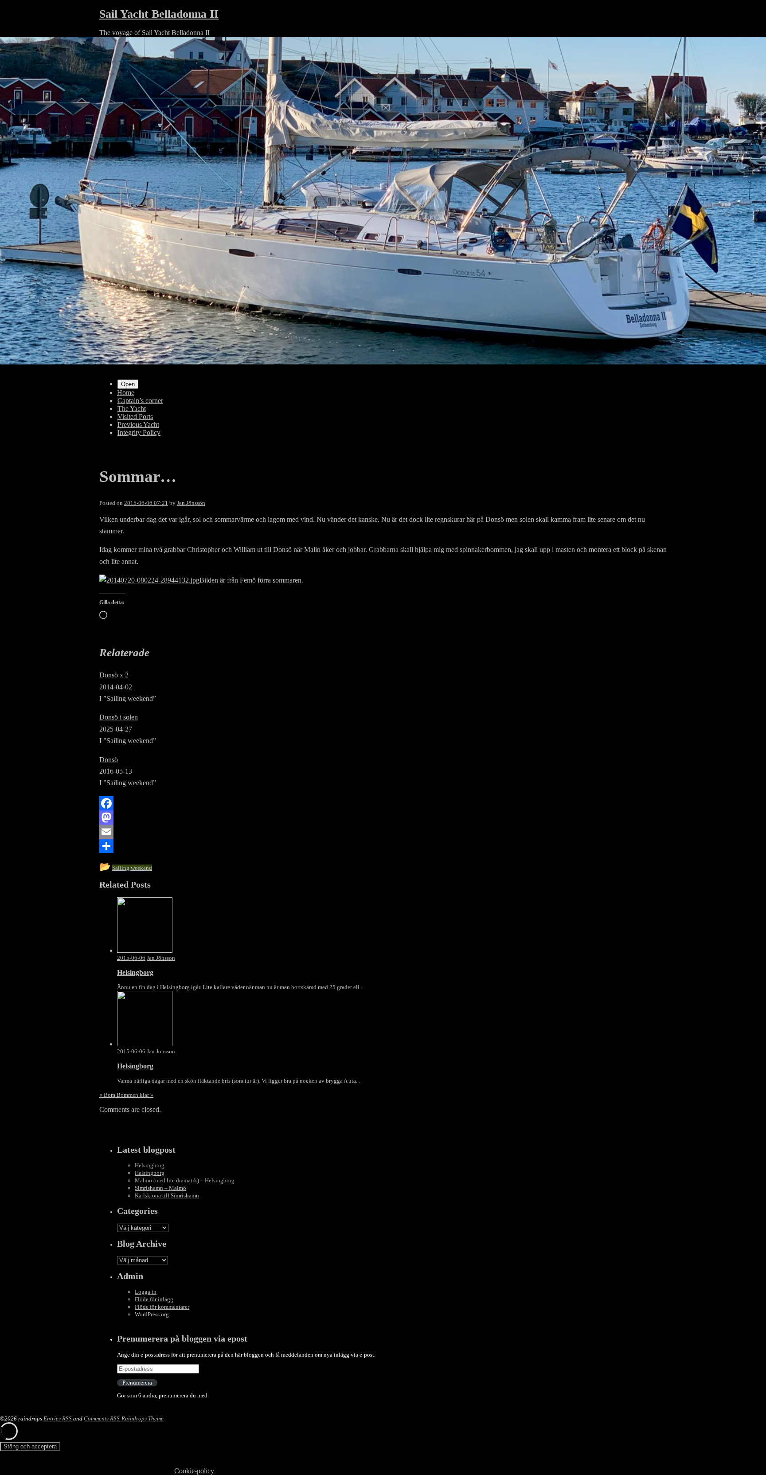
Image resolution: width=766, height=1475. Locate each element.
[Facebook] (383, 803)
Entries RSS (57, 1418)
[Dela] (383, 846)
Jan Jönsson (191, 503)
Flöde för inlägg (154, 1299)
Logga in (145, 1291)
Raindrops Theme (142, 1418)
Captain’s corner (140, 400)
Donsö (108, 759)
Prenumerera (137, 1382)
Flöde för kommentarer (162, 1306)
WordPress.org (152, 1314)
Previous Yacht (138, 424)
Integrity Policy (138, 432)
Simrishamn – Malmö (160, 1188)
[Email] (383, 832)
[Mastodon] (383, 817)
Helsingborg (149, 1165)
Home (125, 392)
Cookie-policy (194, 1471)
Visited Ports (135, 416)
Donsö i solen (118, 717)
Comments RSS (102, 1418)
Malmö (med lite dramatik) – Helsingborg (184, 1180)
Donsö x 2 (114, 675)
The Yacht (131, 408)
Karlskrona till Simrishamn (167, 1195)
